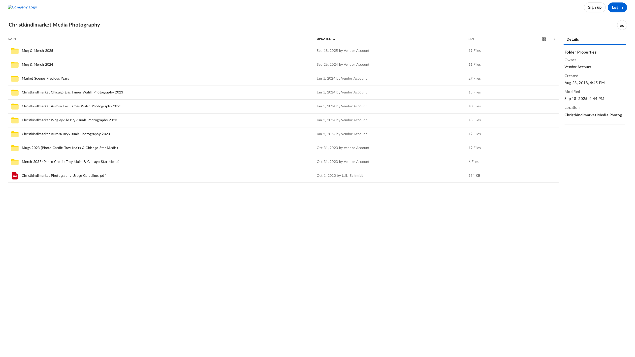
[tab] (595, 40)
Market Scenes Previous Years (45, 78)
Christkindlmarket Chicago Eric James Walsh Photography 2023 (72, 92)
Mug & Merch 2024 (37, 64)
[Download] (622, 25)
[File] (14, 175)
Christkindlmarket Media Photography (595, 115)
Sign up (595, 7)
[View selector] (544, 39)
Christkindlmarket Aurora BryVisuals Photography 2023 (66, 134)
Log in (617, 7)
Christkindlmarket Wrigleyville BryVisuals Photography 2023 (69, 120)
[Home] (22, 7)
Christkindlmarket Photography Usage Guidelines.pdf (64, 176)
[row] (283, 51)
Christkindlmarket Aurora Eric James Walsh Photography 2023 (71, 106)
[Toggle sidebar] (555, 39)
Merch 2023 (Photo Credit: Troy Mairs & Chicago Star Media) (70, 162)
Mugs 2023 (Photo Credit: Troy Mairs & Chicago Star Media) (70, 148)
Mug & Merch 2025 (37, 51)
